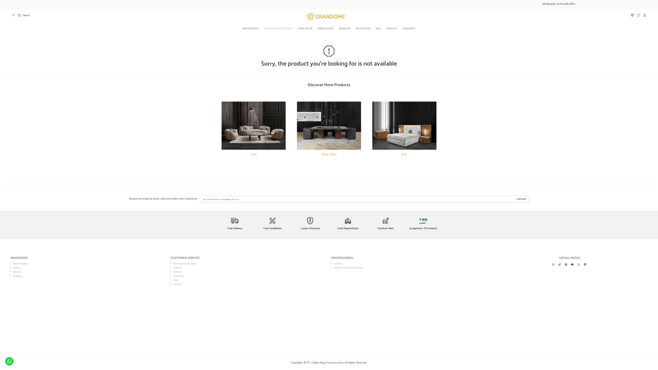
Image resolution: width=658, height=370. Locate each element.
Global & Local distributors (348, 268)
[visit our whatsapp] (578, 264)
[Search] (19, 15)
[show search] (19, 15)
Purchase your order (184, 263)
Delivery (177, 268)
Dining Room (325, 28)
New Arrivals (251, 28)
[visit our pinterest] (566, 264)
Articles (17, 272)
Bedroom (344, 28)
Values (16, 268)
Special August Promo (278, 28)
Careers (338, 263)
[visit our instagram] (553, 264)
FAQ (175, 280)
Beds (404, 154)
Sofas (253, 154)
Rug (378, 28)
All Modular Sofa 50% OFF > (547, 4)
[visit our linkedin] (585, 264)
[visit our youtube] (572, 264)
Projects (391, 28)
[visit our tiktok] (559, 264)
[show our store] (13, 15)
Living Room (304, 28)
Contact (177, 284)
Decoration (363, 28)
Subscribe (521, 199)
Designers (409, 28)
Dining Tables (329, 154)
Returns (177, 272)
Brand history (20, 263)
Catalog (17, 276)
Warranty (178, 276)
